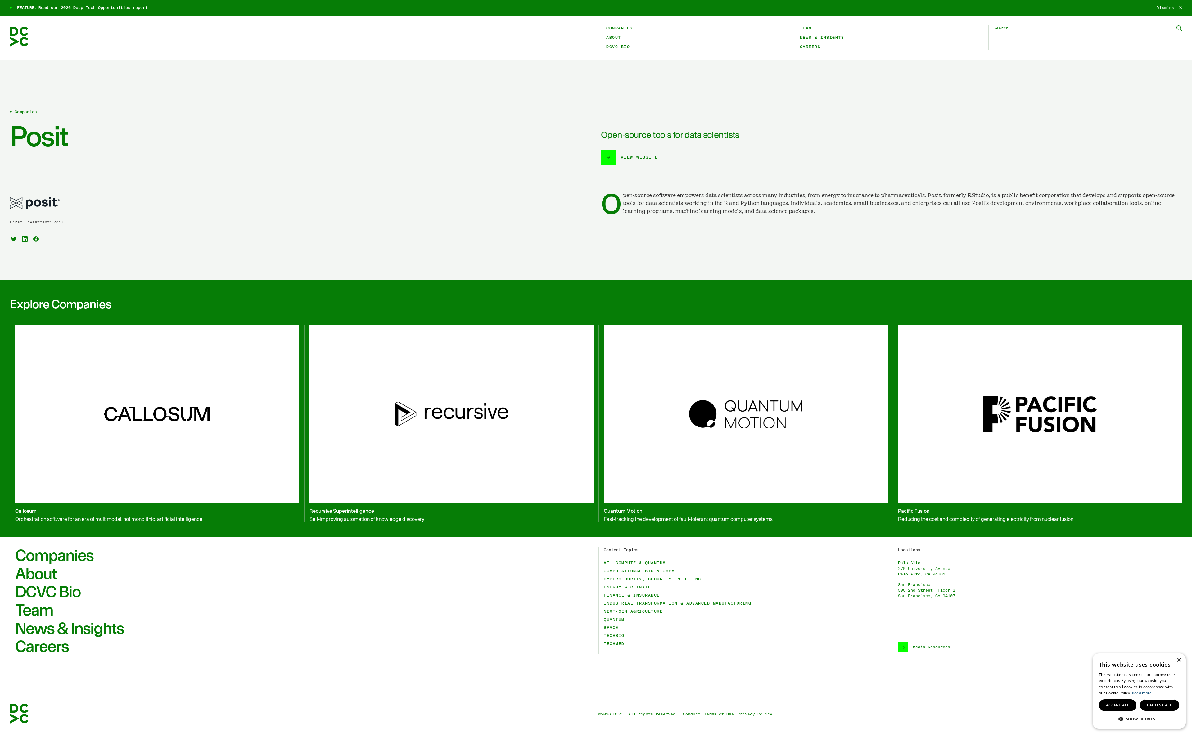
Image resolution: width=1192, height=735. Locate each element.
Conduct (691, 714)
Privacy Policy (755, 714)
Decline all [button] (1159, 705)
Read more (1142, 693)
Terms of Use (719, 714)
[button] (1139, 719)
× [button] (1178, 660)
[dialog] (1139, 691)
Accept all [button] (1117, 705)
